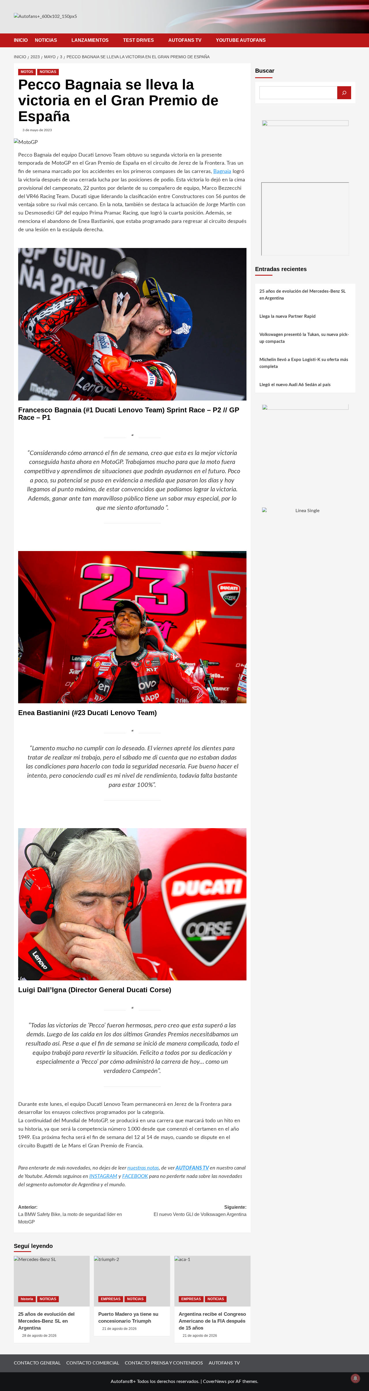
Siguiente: (200, 1211)
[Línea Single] (305, 543)
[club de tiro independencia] (305, 447)
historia (27, 1299)
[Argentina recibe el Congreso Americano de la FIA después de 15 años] (212, 1281)
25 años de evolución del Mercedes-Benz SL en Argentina (46, 1321)
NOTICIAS (46, 40)
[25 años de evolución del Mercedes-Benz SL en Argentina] (52, 1281)
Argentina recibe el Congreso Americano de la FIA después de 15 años (212, 1321)
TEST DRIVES (138, 40)
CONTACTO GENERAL (37, 1363)
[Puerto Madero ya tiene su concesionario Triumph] (132, 1281)
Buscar (264, 70)
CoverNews (215, 1381)
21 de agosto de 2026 (119, 1329)
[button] (351, 40)
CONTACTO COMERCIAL (92, 1363)
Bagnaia (222, 171)
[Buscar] (344, 92)
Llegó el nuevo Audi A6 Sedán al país (295, 385)
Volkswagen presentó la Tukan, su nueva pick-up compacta (304, 338)
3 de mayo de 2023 (37, 130)
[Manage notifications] (355, 1378)
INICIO (21, 40)
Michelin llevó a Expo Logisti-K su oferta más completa (303, 363)
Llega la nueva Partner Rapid (287, 317)
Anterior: (70, 1214)
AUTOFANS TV (185, 40)
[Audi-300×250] (305, 148)
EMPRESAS (111, 1299)
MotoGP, (98, 1120)
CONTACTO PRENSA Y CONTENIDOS (164, 1363)
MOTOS (27, 72)
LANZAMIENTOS (90, 40)
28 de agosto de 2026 (39, 1336)
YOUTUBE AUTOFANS (241, 40)
